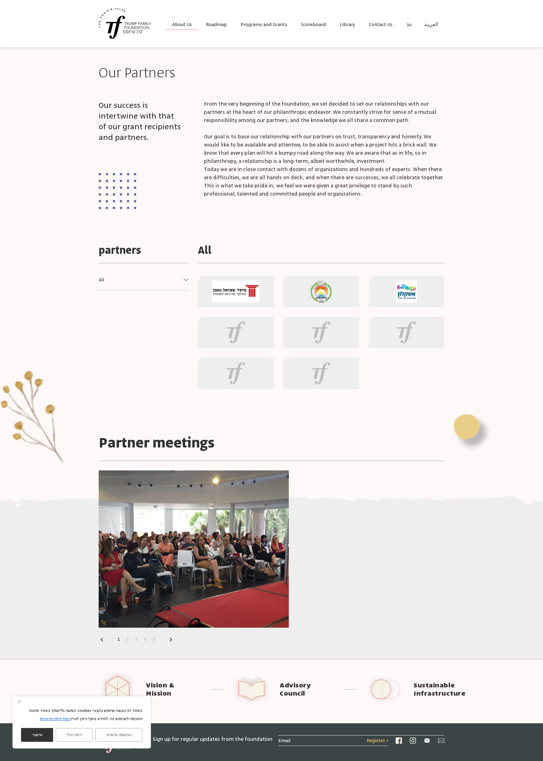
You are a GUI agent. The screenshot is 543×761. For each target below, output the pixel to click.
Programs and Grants (264, 24)
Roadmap (216, 24)
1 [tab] (119, 639)
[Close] (19, 701)
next (102, 639)
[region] (82, 722)
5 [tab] (154, 639)
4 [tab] (145, 639)
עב (409, 24)
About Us (182, 24)
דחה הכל (74, 735)
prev (171, 639)
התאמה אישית (119, 735)
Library (347, 24)
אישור (37, 735)
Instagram (413, 740)
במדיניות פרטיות (55, 719)
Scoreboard (313, 24)
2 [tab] (127, 639)
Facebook (399, 740)
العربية (431, 24)
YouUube (427, 740)
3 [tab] (136, 639)
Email (441, 740)
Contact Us (380, 24)
